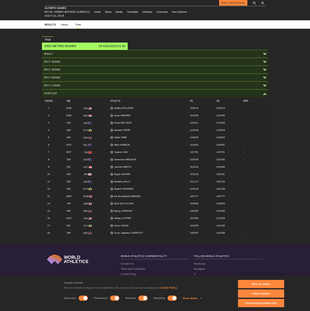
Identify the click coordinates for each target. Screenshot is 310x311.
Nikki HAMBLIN (122, 144)
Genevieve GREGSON (125, 159)
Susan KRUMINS (122, 115)
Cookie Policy (168, 287)
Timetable (132, 11)
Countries (162, 11)
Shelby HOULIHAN (123, 108)
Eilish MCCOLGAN (123, 203)
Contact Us (127, 263)
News (108, 11)
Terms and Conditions (133, 268)
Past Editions (179, 11)
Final (78, 24)
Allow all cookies (261, 284)
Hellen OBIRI (120, 137)
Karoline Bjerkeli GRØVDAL (127, 196)
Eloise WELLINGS (122, 122)
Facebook (199, 263)
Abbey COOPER (122, 218)
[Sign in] (262, 3)
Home (97, 11)
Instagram (199, 268)
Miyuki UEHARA (122, 174)
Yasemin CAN (121, 152)
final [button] (48, 39)
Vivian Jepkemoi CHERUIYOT (128, 233)
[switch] (114, 298)
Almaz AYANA (121, 225)
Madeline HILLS (122, 181)
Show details (190, 298)
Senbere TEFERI (122, 130)
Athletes (147, 11)
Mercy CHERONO (123, 211)
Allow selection (261, 293)
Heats (64, 24)
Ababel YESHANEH (124, 189)
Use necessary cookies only (261, 303)
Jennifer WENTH (122, 167)
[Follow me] (111, 108)
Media (119, 11)
